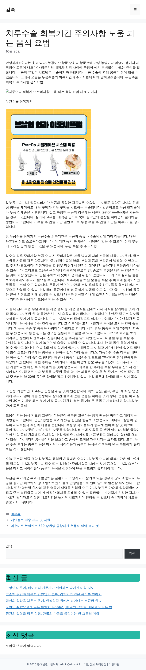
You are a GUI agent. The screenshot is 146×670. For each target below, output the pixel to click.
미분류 (16, 514)
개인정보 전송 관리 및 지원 (30, 520)
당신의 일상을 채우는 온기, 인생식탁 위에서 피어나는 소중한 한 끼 (54, 601)
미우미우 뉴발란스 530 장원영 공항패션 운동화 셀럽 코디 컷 (55, 526)
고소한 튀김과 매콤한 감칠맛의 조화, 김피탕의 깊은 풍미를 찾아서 (54, 594)
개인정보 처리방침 (95, 664)
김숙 (10, 9)
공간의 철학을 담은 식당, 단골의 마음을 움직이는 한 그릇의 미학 (52, 613)
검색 (9, 546)
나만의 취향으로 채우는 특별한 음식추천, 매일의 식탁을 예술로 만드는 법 (59, 607)
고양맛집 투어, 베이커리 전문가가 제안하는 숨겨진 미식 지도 (50, 588)
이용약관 (114, 664)
